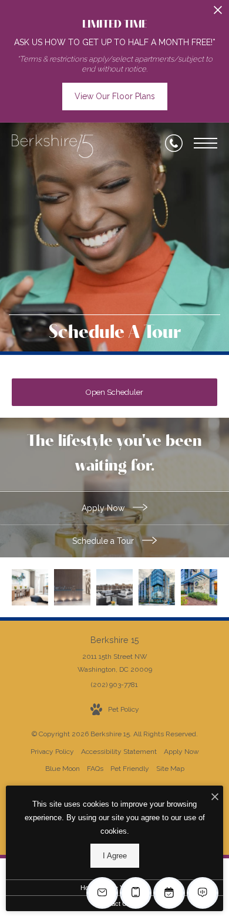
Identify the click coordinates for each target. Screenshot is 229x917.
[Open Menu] (205, 143)
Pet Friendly (129, 768)
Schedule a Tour (104, 541)
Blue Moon (62, 768)
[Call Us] (174, 143)
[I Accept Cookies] (214, 797)
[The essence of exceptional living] (199, 587)
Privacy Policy (52, 751)
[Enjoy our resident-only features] (30, 587)
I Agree (115, 855)
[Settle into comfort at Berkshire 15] (72, 587)
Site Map (170, 768)
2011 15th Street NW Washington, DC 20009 (115, 663)
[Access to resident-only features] (114, 587)
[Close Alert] (218, 13)
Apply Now (104, 508)
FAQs (95, 768)
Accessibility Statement (119, 751)
